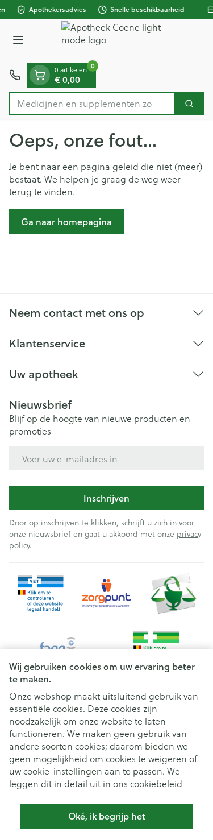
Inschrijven (106, 497)
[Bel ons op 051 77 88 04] (14, 75)
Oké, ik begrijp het (106, 815)
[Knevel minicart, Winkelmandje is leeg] (40, 75)
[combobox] (92, 103)
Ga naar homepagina (66, 221)
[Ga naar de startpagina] (118, 41)
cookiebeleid (156, 783)
